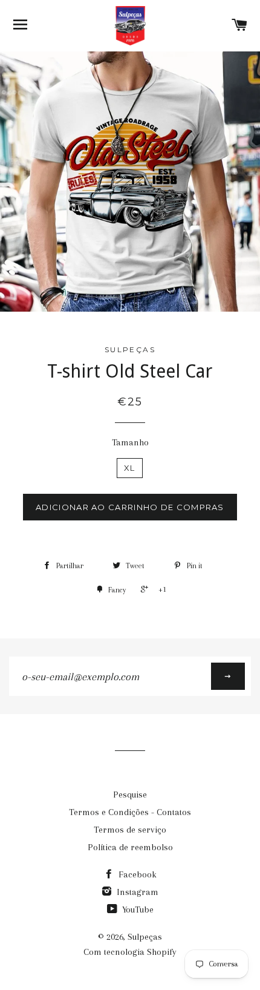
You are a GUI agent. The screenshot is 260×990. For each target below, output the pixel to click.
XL (129, 468)
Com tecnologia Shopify (130, 951)
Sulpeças (145, 936)
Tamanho (130, 442)
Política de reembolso (130, 847)
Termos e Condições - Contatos (130, 812)
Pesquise (130, 794)
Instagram (136, 892)
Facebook (136, 874)
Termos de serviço (130, 829)
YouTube (137, 909)
